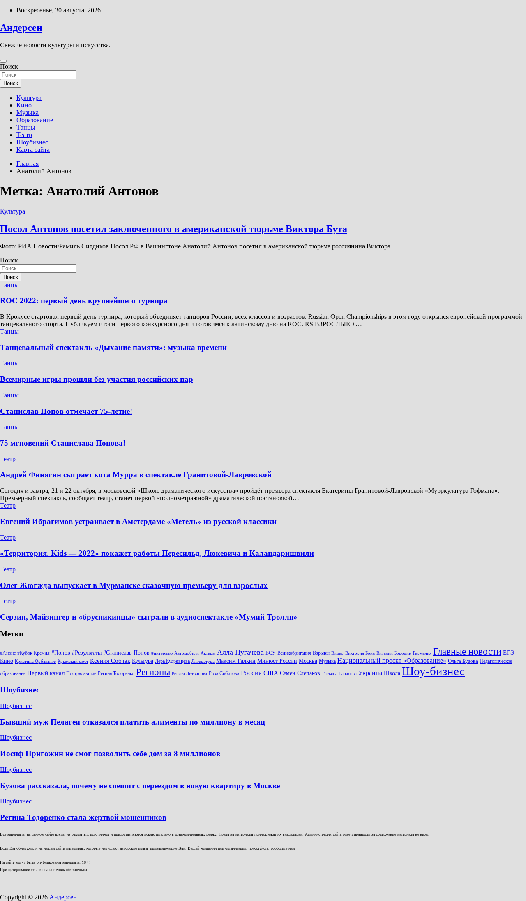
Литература (203, 661)
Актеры (208, 653)
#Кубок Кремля (33, 653)
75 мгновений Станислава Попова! (62, 443)
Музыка (27, 112)
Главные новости (467, 651)
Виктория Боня (360, 653)
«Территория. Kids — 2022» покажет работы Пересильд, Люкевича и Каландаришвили (157, 553)
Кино (24, 105)
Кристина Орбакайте (35, 661)
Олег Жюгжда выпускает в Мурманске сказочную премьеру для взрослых (134, 585)
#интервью (162, 653)
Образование (34, 119)
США (270, 672)
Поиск (9, 66)
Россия (251, 673)
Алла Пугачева (240, 652)
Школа (392, 673)
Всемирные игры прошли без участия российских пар (96, 379)
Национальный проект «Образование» (391, 660)
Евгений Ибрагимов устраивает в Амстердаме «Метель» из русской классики (138, 521)
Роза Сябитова (224, 673)
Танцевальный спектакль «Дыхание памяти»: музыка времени (113, 347)
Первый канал (46, 673)
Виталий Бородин (393, 653)
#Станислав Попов (126, 653)
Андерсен (21, 27)
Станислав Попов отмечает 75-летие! (66, 411)
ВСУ (270, 653)
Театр (24, 134)
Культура (29, 97)
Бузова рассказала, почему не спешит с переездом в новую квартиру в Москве (140, 785)
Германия (422, 653)
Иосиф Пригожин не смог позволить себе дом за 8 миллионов (110, 753)
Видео (337, 653)
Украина (370, 673)
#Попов (60, 653)
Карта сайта (33, 149)
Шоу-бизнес (433, 671)
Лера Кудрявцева (172, 661)
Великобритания (294, 653)
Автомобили (186, 653)
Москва (308, 661)
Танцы (25, 127)
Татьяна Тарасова (339, 673)
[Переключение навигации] (3, 61)
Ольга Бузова (463, 661)
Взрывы (321, 653)
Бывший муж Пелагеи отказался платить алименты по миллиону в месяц (132, 722)
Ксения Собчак (110, 660)
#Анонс (8, 653)
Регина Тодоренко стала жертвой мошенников (83, 817)
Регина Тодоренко (116, 673)
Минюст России (277, 661)
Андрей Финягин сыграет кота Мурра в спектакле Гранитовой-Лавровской (136, 474)
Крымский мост (73, 661)
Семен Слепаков (300, 673)
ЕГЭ (508, 652)
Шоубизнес (32, 142)
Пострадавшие (81, 673)
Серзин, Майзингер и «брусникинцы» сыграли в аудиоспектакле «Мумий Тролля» (149, 617)
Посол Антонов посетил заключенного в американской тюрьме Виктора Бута (173, 228)
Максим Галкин (236, 661)
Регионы (153, 671)
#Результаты (87, 652)
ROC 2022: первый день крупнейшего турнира (84, 300)
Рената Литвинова (189, 673)
